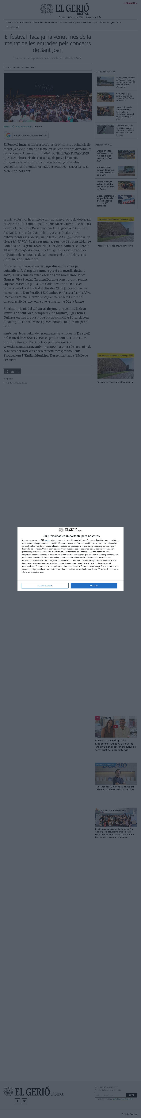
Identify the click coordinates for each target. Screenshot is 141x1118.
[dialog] (70, 559)
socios (47, 540)
